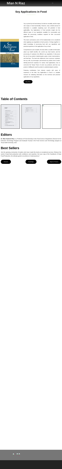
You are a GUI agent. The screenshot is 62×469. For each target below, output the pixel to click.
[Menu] (52, 3)
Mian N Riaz (16, 3)
